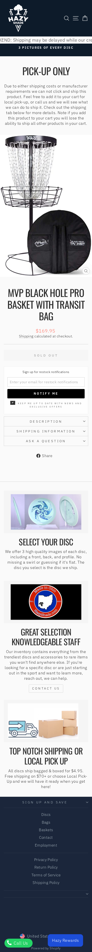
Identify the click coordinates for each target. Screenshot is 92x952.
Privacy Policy (46, 859)
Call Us (20, 943)
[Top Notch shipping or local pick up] (46, 721)
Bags (46, 822)
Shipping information (46, 431)
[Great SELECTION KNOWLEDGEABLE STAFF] (46, 602)
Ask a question (46, 441)
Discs (45, 814)
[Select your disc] (46, 512)
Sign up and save (45, 802)
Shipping (26, 336)
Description (46, 421)
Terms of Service (46, 875)
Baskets (46, 829)
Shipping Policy (46, 882)
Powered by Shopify (46, 948)
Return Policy (46, 867)
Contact (46, 837)
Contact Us (46, 688)
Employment (46, 845)
